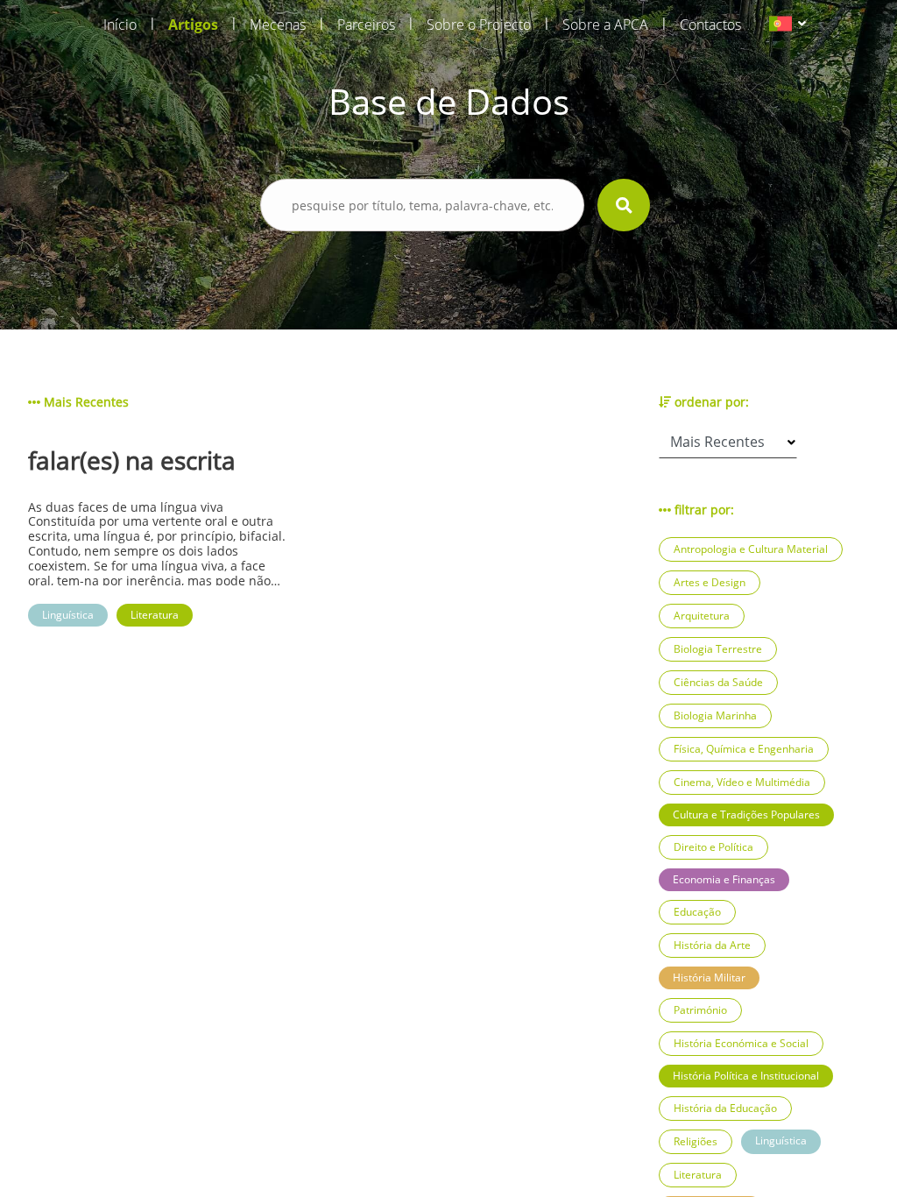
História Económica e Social (741, 1043)
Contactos (710, 24)
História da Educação (725, 1108)
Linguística (781, 1140)
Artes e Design (709, 582)
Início (120, 24)
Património (700, 1009)
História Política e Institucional (746, 1075)
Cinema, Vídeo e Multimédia (742, 782)
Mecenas (278, 24)
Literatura (698, 1174)
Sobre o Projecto (479, 24)
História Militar (709, 977)
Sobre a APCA (605, 24)
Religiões (695, 1141)
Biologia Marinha (715, 715)
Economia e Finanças (724, 879)
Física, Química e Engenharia (744, 748)
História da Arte (712, 945)
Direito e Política (713, 846)
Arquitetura (702, 615)
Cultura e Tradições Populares (746, 814)
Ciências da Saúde (718, 682)
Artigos (193, 24)
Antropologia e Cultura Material (751, 549)
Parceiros (366, 24)
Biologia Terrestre (718, 648)
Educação (697, 911)
